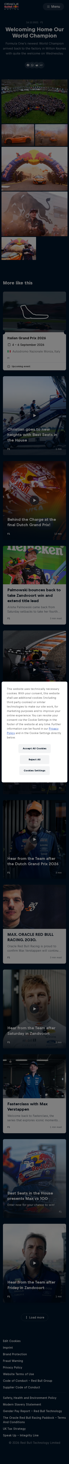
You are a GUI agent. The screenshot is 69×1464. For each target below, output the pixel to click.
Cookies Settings (34, 770)
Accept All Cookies (34, 748)
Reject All (34, 759)
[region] (34, 732)
